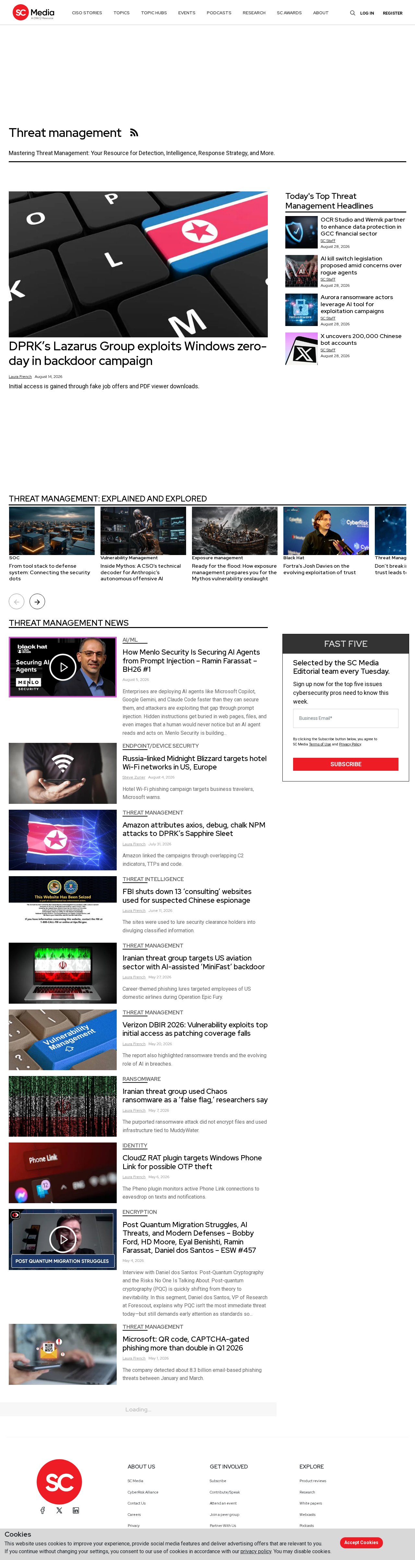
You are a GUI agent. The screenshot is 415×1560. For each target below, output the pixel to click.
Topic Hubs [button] (154, 13)
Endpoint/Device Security (161, 746)
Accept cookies (361, 1542)
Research (307, 1492)
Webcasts (307, 1514)
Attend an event (223, 1503)
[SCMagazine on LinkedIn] (76, 1510)
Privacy (134, 1525)
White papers (311, 1503)
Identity (135, 1145)
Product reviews (313, 1481)
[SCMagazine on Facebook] (43, 1510)
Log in (367, 13)
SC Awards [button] (289, 13)
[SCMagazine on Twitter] (59, 1510)
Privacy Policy (350, 744)
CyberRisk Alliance (143, 1492)
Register (392, 13)
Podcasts (307, 1525)
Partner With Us (223, 1525)
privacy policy (256, 1551)
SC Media (135, 1481)
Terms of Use (320, 744)
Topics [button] (121, 13)
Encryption (140, 1212)
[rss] (134, 132)
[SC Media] (33, 12)
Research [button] (254, 13)
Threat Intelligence (153, 879)
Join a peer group (224, 1514)
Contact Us (137, 1503)
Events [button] (187, 13)
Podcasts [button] (219, 13)
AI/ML (130, 639)
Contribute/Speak (225, 1492)
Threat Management (153, 812)
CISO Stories (87, 13)
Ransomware (142, 1079)
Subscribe (346, 764)
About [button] (321, 13)
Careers (134, 1514)
